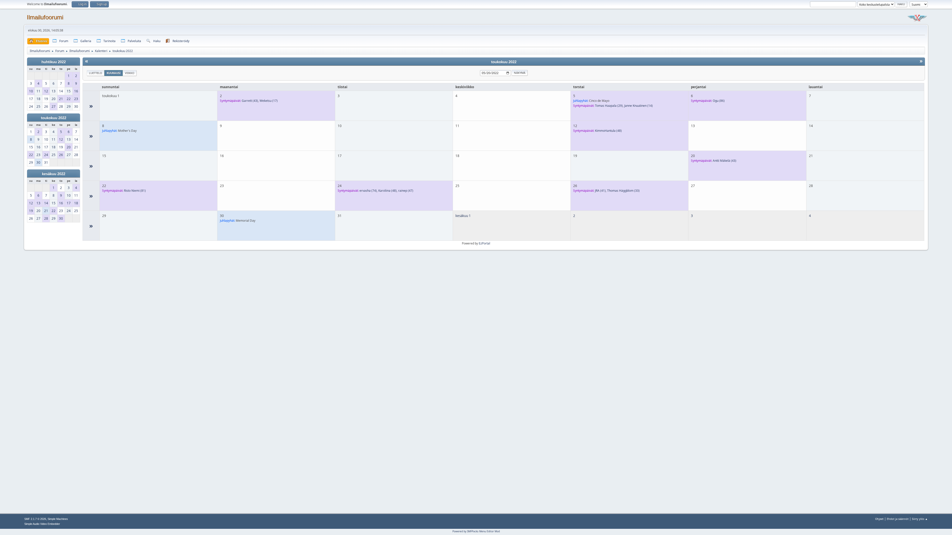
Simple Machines (58, 518)
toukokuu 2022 (53, 118)
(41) (600, 190)
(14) (638, 106)
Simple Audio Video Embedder (42, 523)
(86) (719, 101)
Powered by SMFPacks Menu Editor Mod (476, 531)
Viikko (129, 73)
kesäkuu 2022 (53, 174)
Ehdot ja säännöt (898, 519)
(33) (623, 190)
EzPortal (484, 243)
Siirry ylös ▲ (920, 519)
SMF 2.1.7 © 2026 (35, 518)
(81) (135, 190)
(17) (269, 101)
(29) (609, 106)
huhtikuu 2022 (53, 62)
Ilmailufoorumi (45, 17)
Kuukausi (113, 73)
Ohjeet (879, 519)
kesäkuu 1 (463, 216)
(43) (250, 101)
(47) (405, 190)
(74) (368, 190)
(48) (608, 131)
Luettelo (95, 73)
